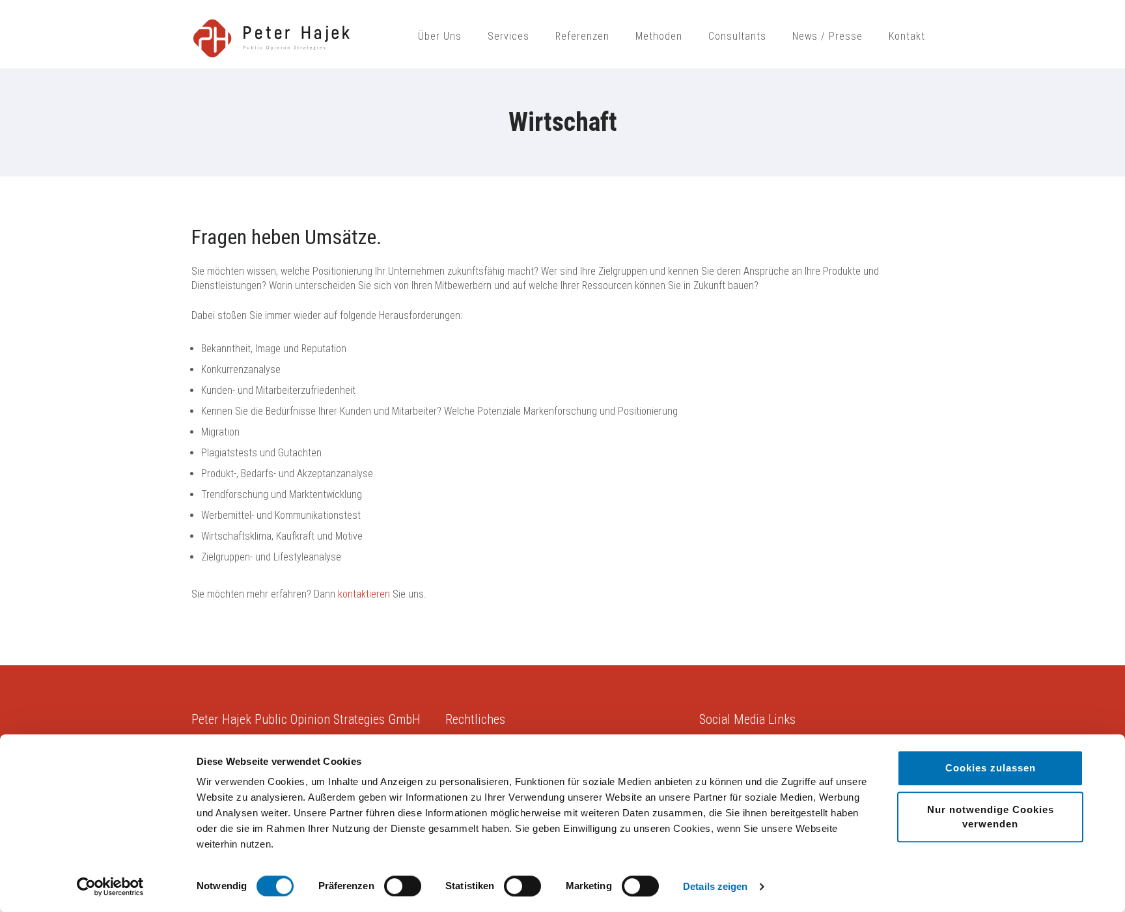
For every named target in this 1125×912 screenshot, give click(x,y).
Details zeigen (715, 886)
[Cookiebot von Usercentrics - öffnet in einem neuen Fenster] (110, 886)
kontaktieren (364, 594)
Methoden (658, 36)
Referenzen (582, 36)
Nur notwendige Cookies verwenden (990, 816)
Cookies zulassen (990, 767)
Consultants (737, 36)
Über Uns (440, 36)
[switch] (402, 886)
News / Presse (827, 36)
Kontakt (907, 36)
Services (508, 36)
